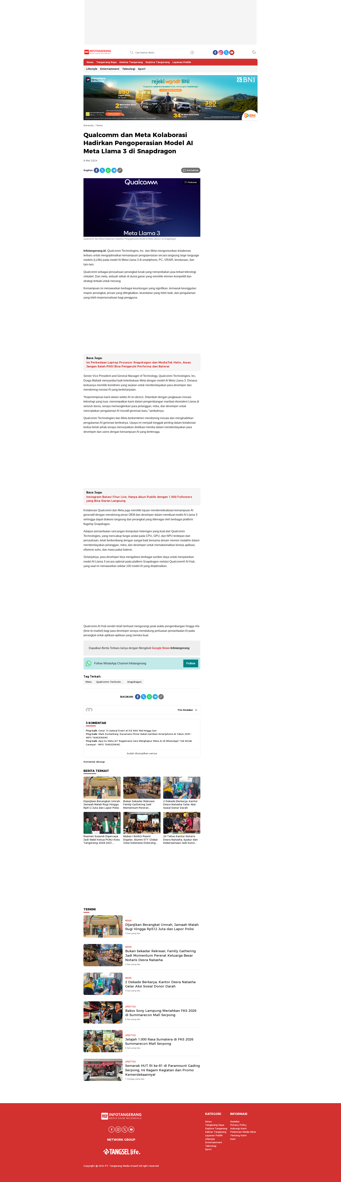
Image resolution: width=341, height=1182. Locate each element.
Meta (88, 681)
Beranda (88, 125)
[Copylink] (120, 170)
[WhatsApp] (108, 170)
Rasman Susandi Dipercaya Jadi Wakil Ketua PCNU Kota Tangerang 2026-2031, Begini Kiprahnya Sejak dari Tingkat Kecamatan (101, 843)
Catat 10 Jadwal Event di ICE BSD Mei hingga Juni (127, 730)
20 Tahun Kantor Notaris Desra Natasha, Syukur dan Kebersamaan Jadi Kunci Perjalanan (180, 841)
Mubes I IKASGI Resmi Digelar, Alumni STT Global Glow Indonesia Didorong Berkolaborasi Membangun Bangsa (140, 843)
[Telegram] (114, 170)
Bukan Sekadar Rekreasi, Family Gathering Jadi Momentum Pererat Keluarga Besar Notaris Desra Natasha (139, 808)
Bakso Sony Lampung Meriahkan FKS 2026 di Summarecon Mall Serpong (160, 1013)
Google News (160, 648)
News (99, 125)
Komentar (193, 170)
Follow (190, 663)
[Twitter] (102, 170)
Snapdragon (134, 681)
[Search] (192, 52)
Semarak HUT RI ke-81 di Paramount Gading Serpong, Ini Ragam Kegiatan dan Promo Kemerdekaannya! (162, 1070)
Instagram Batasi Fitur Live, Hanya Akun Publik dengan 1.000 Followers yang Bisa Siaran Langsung (139, 499)
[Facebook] (96, 170)
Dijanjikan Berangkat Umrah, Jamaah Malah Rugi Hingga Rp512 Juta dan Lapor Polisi (101, 804)
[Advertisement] (170, 25)
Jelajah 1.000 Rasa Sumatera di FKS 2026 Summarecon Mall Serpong (159, 1041)
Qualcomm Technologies (110, 681)
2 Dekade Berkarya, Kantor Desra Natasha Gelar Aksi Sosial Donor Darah (180, 804)
